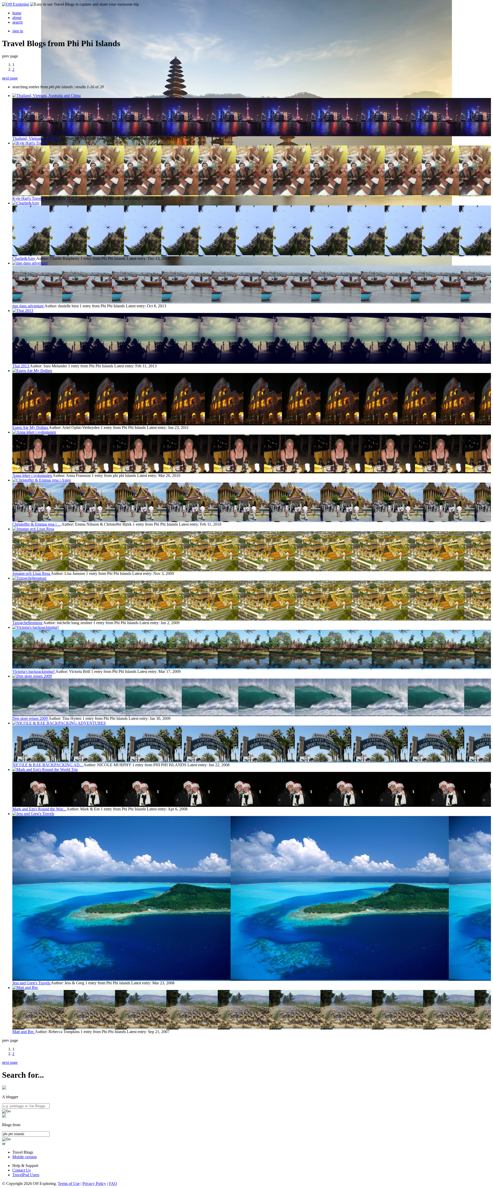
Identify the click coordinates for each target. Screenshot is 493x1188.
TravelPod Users (25, 1175)
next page (10, 78)
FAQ (113, 1183)
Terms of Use (69, 1183)
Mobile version (24, 1157)
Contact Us (21, 1170)
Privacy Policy (94, 1183)
